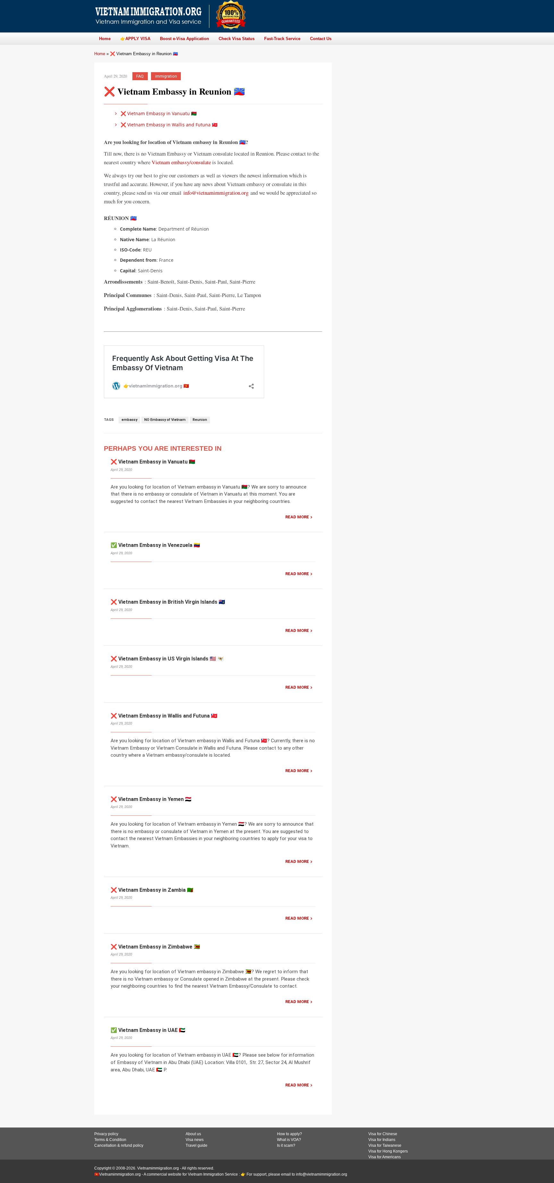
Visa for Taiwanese (384, 1145)
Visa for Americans (384, 1157)
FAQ (140, 76)
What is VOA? (289, 1139)
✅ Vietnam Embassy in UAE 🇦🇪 (148, 1030)
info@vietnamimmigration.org (215, 192)
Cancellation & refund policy (118, 1145)
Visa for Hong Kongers (388, 1151)
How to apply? (289, 1134)
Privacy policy (106, 1134)
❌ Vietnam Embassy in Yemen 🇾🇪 (151, 799)
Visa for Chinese (382, 1134)
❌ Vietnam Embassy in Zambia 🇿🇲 (152, 890)
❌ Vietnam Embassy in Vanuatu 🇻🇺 (158, 113)
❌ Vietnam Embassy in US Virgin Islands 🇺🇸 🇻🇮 (167, 659)
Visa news (195, 1139)
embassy (129, 420)
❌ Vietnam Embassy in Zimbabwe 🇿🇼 (155, 947)
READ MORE (297, 517)
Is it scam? (286, 1145)
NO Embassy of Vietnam (165, 420)
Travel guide (196, 1145)
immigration (166, 76)
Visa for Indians (381, 1139)
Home (99, 53)
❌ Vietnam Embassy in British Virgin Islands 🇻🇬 (168, 602)
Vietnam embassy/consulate (181, 162)
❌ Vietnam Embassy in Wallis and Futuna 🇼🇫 (168, 125)
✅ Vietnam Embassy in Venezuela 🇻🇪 (155, 545)
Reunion (200, 420)
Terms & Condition (110, 1139)
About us (193, 1134)
